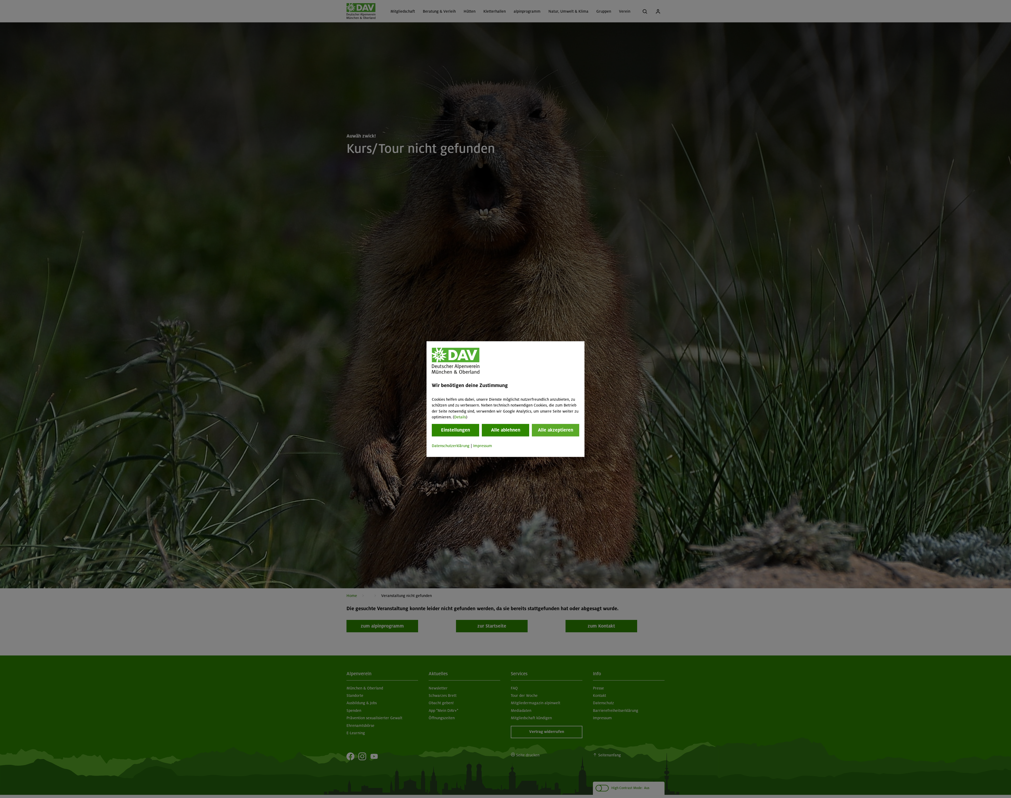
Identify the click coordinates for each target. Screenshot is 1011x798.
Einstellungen (455, 430)
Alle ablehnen (505, 430)
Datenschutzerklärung (450, 446)
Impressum (482, 446)
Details (460, 417)
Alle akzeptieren (555, 430)
